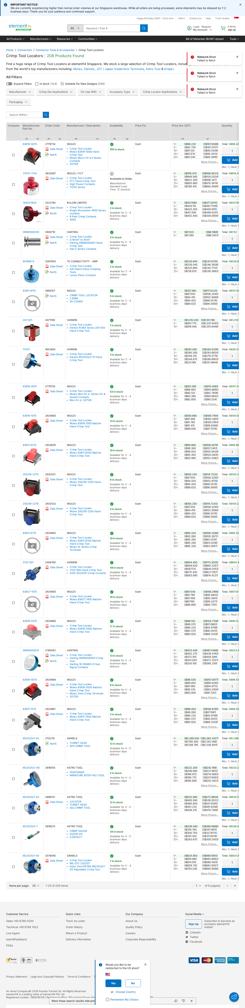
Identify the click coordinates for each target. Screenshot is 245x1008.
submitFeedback (16, 939)
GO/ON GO (76, 833)
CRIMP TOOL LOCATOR (83, 295)
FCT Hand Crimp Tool (82, 181)
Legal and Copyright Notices (47, 976)
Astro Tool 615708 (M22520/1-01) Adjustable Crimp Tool (88, 868)
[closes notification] (240, 4)
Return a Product (76, 933)
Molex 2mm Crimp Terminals (86, 693)
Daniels (89, 69)
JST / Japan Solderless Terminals (120, 69)
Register (206, 26)
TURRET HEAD (78, 742)
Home (9, 50)
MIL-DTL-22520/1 (80, 863)
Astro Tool (153, 69)
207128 (74, 163)
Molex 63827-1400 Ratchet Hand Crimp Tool (85, 601)
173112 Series (77, 187)
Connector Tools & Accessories (55, 50)
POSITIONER (77, 772)
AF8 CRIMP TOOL (80, 745)
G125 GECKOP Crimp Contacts (88, 573)
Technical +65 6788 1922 (22, 927)
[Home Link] (20, 28)
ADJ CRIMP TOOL (80, 807)
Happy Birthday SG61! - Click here (155, 18)
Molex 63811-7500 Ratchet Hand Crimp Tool (85, 718)
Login (196, 26)
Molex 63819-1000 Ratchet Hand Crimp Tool (85, 425)
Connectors (24, 50)
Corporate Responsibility (141, 939)
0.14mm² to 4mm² (80, 239)
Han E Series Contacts (83, 248)
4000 (73, 219)
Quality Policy (134, 927)
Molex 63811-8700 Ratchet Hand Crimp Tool (85, 542)
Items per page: (19, 885)
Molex (77, 69)
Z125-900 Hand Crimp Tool (86, 569)
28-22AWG (76, 301)
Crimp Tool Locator (81, 148)
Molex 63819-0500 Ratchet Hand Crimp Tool (86, 689)
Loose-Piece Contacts (83, 275)
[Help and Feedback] (234, 997)
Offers (181, 18)
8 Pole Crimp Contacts (83, 216)
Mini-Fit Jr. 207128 (80, 400)
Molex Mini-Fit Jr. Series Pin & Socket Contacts (87, 395)
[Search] (144, 28)
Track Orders (222, 18)
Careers (130, 933)
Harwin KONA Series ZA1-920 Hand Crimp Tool (87, 329)
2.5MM (74, 298)
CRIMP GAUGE (78, 830)
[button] (15, 39)
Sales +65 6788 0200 (20, 920)
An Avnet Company (17, 991)
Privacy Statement (16, 976)
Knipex (169, 69)
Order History (74, 927)
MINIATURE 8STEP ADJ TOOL (87, 775)
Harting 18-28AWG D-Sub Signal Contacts (85, 666)
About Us (131, 920)
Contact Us (195, 18)
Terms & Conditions (79, 976)
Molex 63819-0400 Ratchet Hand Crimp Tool (86, 630)
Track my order (75, 920)
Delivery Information (78, 939)
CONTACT (76, 837)
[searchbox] (111, 28)
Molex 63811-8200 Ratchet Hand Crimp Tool (85, 454)
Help (208, 18)
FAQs (9, 945)
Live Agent (13, 933)
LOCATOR (75, 801)
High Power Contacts (82, 184)
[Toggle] (9, 83)
